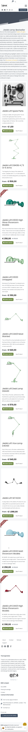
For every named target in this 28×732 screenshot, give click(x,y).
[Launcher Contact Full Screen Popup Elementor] (25, 724)
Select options (8, 130)
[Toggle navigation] (25, 6)
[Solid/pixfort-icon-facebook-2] (10, 646)
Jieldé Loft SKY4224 (11, 498)
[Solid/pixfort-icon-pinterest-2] (5, 646)
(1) (8, 548)
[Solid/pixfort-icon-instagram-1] (2, 646)
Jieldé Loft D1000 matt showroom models (12, 552)
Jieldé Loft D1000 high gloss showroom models (12, 222)
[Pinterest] (7, 10)
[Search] (15, 2)
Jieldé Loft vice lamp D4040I (12, 444)
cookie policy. (10, 729)
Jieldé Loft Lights (21, 32)
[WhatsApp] (12, 10)
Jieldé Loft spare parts (12, 111)
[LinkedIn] (4, 10)
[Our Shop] (16, 675)
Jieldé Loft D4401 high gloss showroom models (12, 608)
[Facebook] (2, 10)
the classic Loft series (11, 60)
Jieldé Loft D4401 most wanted (12, 335)
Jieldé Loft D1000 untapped (10, 278)
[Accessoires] (11, 675)
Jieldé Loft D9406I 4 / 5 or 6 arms (13, 166)
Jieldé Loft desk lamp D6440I (12, 389)
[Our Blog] (14, 675)
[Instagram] (9, 10)
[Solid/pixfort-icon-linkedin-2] (7, 646)
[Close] (25, 728)
